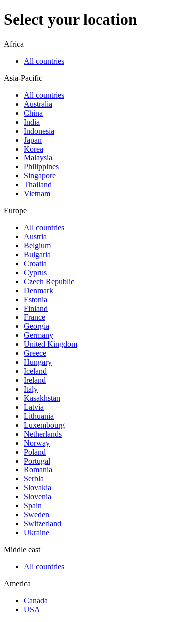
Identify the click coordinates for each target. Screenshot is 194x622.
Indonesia (39, 131)
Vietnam (37, 193)
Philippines (41, 166)
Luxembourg (44, 425)
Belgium (37, 245)
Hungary (38, 362)
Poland (35, 452)
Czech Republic (49, 281)
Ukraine (36, 532)
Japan (33, 140)
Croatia (35, 263)
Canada (36, 600)
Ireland (35, 380)
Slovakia (37, 487)
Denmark (38, 290)
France (34, 317)
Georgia (36, 326)
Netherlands (43, 434)
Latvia (34, 407)
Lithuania (39, 416)
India (32, 122)
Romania (38, 470)
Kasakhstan (42, 398)
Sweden (36, 514)
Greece (35, 353)
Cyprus (35, 272)
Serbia (34, 478)
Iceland (35, 371)
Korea (33, 149)
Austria (35, 236)
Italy (31, 389)
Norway (37, 443)
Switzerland (42, 523)
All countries (44, 61)
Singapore (40, 175)
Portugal (37, 461)
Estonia (35, 299)
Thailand (38, 184)
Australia (38, 104)
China (33, 113)
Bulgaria (37, 254)
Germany (38, 335)
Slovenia (37, 496)
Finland (36, 308)
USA (32, 609)
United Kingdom (50, 344)
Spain (33, 505)
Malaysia (38, 158)
